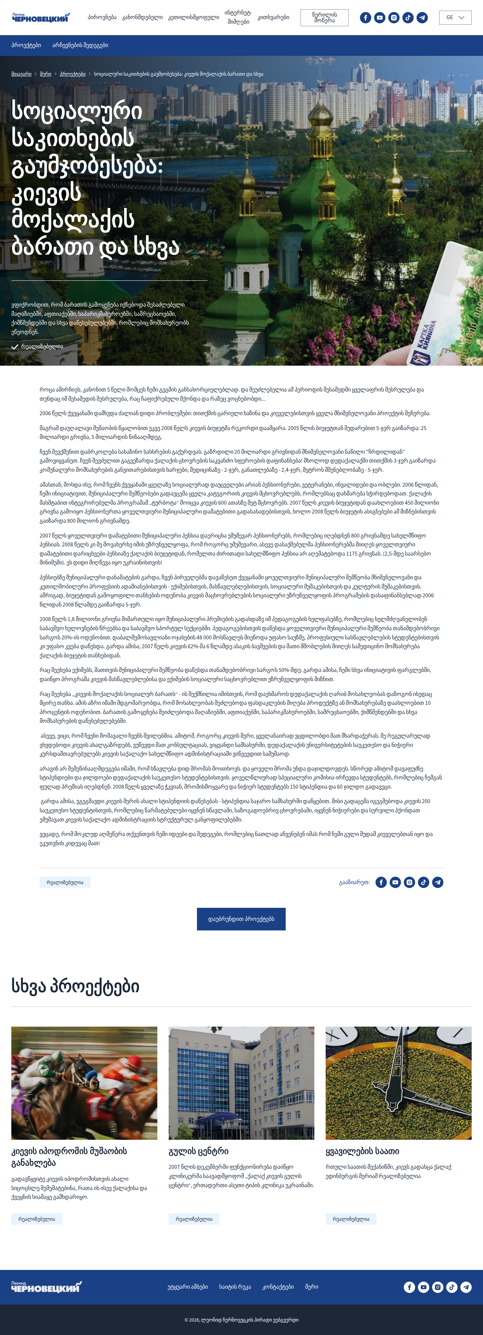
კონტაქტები (278, 1286)
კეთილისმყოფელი (193, 17)
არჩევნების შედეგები (80, 45)
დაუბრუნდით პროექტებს (241, 919)
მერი (45, 74)
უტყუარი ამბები (188, 1286)
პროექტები (26, 45)
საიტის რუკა (235, 1286)
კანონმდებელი (142, 17)
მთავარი (21, 74)
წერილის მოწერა (324, 17)
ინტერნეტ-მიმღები (238, 17)
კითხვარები (273, 17)
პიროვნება (102, 17)
